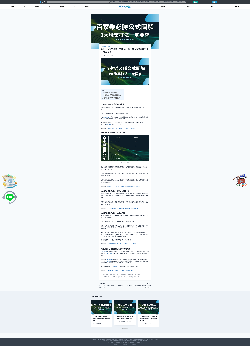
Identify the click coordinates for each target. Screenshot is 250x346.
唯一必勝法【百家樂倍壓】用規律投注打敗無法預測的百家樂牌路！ (123, 186)
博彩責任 (118, 343)
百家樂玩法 (137, 274)
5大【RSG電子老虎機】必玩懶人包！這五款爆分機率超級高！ (111, 285)
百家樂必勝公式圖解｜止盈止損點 (112, 97)
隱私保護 (125, 343)
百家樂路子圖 (122, 276)
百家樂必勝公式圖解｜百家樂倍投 (112, 94)
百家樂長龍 (129, 276)
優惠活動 (237, 6)
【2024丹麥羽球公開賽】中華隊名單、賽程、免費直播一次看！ (101, 318)
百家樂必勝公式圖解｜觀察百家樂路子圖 (114, 95)
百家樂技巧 (130, 274)
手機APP (212, 6)
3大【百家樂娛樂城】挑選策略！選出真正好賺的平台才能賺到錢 (122, 208)
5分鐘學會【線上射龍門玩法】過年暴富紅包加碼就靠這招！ (139, 285)
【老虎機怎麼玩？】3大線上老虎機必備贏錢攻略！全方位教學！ (148, 318)
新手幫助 (110, 343)
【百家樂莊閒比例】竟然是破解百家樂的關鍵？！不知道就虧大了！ (123, 243)
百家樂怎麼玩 (123, 274)
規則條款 (132, 343)
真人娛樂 (62, 6)
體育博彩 (37, 6)
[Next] (157, 313)
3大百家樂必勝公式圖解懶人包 (110, 92)
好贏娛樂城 (106, 117)
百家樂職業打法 (105, 276)
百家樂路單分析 (113, 276)
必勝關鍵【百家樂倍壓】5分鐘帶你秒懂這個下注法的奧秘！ (121, 128)
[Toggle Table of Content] (121, 91)
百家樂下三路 (105, 274)
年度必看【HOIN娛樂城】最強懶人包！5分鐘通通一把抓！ (121, 270)
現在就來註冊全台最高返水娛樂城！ (111, 98)
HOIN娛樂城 (103, 46)
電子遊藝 (163, 6)
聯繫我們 (139, 343)
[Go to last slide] (93, 313)
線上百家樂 (136, 276)
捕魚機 (12, 6)
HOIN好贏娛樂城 (106, 55)
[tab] (122, 328)
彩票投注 (87, 6)
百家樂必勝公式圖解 (114, 274)
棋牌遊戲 (187, 6)
